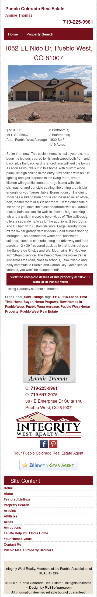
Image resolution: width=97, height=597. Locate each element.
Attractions (12, 527)
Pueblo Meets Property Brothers (28, 550)
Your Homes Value (18, 538)
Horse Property (46, 301)
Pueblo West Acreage (42, 306)
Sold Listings (34, 296)
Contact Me (12, 544)
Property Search (39, 34)
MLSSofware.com (58, 587)
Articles (10, 510)
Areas (8, 521)
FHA (56, 296)
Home (13, 34)
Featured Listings (17, 499)
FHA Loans (69, 296)
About (8, 493)
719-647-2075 (44, 394)
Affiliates (11, 516)
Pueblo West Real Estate (39, 311)
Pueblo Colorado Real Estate (34, 8)
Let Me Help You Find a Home (26, 533)
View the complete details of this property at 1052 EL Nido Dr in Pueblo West (50, 279)
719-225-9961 (78, 21)
